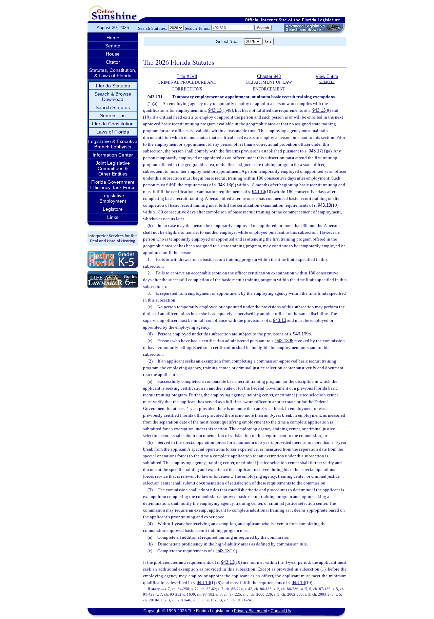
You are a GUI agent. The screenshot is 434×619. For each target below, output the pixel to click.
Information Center (113, 155)
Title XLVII (187, 76)
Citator (113, 62)
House (113, 54)
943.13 (214, 110)
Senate (112, 45)
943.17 (315, 150)
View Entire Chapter (327, 79)
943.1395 (302, 333)
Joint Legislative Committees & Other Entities (113, 168)
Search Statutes (113, 107)
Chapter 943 (269, 76)
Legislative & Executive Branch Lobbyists (112, 144)
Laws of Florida (112, 132)
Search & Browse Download (112, 96)
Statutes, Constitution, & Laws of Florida (112, 72)
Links (112, 217)
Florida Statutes (113, 85)
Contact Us (281, 610)
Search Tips (112, 115)
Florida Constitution (113, 123)
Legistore (113, 209)
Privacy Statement (250, 610)
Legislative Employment (112, 198)
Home (112, 37)
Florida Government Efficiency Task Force (113, 184)
